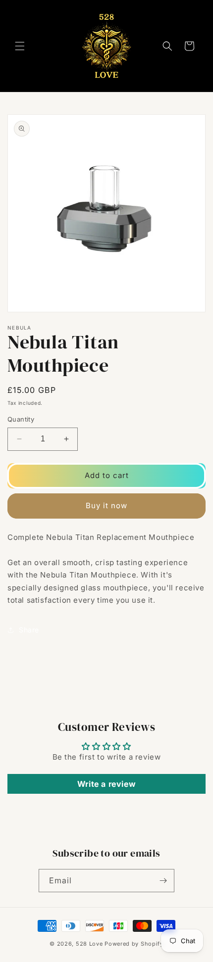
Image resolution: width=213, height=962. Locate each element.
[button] (20, 46)
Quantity (20, 419)
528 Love (89, 943)
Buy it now (106, 505)
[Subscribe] (163, 880)
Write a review (106, 784)
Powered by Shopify (134, 943)
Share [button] (29, 629)
